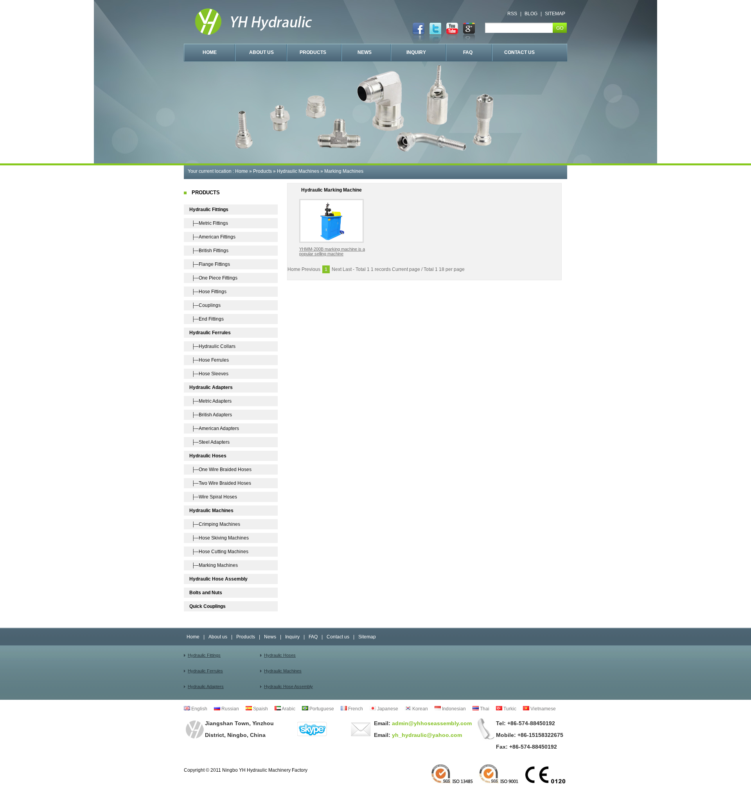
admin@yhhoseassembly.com (431, 723)
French (355, 709)
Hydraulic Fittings (204, 655)
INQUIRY (416, 52)
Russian (229, 709)
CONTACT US (519, 52)
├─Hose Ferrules (209, 360)
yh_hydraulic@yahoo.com (426, 735)
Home (241, 171)
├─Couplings (205, 305)
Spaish (260, 709)
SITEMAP (555, 13)
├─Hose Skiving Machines (219, 538)
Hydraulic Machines (298, 171)
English (198, 709)
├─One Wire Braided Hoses (220, 469)
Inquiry (292, 637)
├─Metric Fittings (208, 223)
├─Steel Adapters (209, 442)
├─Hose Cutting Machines (218, 551)
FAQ (468, 52)
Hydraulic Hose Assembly (288, 686)
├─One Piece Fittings (213, 278)
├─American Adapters (214, 428)
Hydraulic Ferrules (205, 671)
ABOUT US (261, 52)
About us (217, 637)
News (270, 637)
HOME (210, 52)
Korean (419, 709)
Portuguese (321, 709)
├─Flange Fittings (209, 264)
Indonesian (453, 709)
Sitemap (367, 637)
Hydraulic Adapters (206, 686)
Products (262, 171)
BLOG (531, 13)
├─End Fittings (206, 319)
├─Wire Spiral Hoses (213, 497)
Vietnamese (542, 709)
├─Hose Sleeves (208, 373)
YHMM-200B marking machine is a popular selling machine (332, 251)
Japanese (387, 709)
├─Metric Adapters (210, 401)
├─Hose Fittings (207, 291)
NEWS (365, 52)
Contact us (338, 637)
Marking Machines (343, 171)
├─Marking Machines (213, 565)
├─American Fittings (212, 237)
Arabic (288, 709)
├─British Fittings (208, 250)
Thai (484, 709)
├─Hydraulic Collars (212, 346)
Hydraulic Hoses (280, 655)
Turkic (509, 709)
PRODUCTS (313, 52)
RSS (512, 13)
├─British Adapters (210, 415)
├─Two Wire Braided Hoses (220, 483)
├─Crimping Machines (214, 524)
